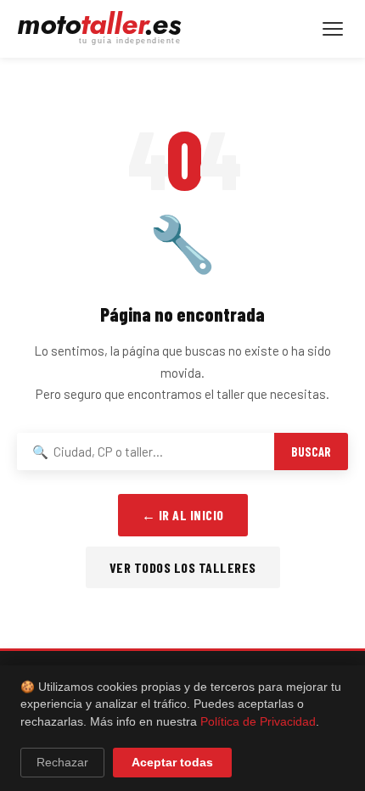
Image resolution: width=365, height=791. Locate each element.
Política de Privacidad (258, 721)
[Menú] (332, 29)
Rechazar (62, 762)
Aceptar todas (172, 762)
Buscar (311, 452)
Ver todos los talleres (183, 567)
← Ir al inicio (183, 515)
